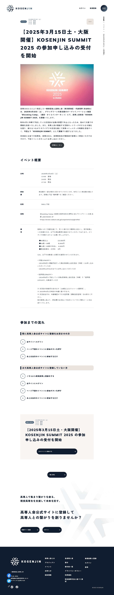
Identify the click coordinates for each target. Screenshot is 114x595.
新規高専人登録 (91, 558)
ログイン (88, 563)
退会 (86, 567)
